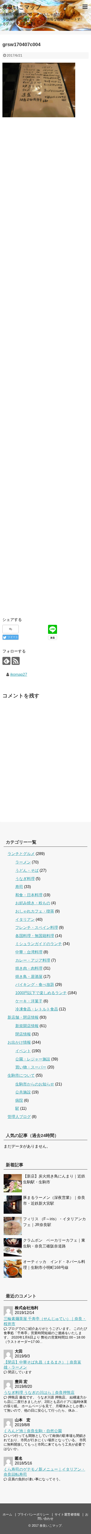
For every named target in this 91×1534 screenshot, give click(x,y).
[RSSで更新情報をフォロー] (16, 661)
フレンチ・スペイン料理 (36, 927)
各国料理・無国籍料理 (34, 936)
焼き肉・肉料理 (28, 968)
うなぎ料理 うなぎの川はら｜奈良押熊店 (39, 1392)
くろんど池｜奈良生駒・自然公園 (33, 1431)
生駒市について (21, 1075)
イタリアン (25, 919)
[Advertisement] (45, 173)
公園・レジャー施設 (32, 1059)
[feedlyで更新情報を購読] (6, 661)
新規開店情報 (27, 1026)
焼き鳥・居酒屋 (28, 977)
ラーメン (23, 862)
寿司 (19, 887)
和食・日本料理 (28, 895)
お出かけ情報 (19, 1042)
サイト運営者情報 (67, 1514)
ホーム (7, 1514)
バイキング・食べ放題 (34, 985)
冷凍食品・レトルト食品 (36, 1009)
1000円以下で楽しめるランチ (41, 993)
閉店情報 (23, 1034)
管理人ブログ (19, 1117)
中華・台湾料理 (28, 952)
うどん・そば (27, 870)
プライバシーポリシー (33, 1514)
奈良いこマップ (21, 7)
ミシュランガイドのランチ (38, 944)
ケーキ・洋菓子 (28, 1001)
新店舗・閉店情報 (23, 1017)
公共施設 (23, 1092)
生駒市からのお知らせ (34, 1084)
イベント (23, 1051)
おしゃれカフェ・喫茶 (34, 911)
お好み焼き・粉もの (32, 903)
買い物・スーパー (30, 1067)
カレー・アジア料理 (32, 960)
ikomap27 (18, 674)
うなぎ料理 (25, 879)
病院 (19, 1100)
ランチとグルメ (21, 854)
